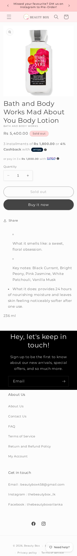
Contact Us (17, 416)
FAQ (11, 426)
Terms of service (52, 552)
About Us (15, 406)
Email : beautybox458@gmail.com (36, 484)
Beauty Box (32, 545)
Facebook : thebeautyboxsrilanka (35, 504)
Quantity (10, 166)
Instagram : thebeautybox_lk (32, 494)
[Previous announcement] (8, 5)
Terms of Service (21, 436)
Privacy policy (27, 552)
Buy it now (38, 205)
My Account (18, 456)
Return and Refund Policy (29, 446)
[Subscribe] (64, 381)
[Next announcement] (69, 5)
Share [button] (13, 220)
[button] (9, 17)
